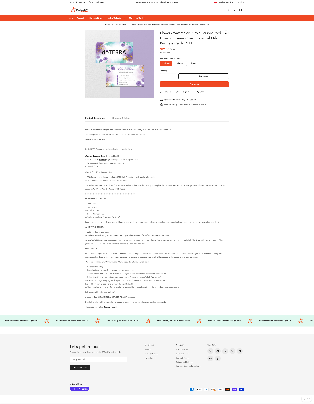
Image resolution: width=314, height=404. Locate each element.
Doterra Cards (120, 24)
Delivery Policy (182, 353)
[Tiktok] (218, 359)
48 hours (166, 63)
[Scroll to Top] (309, 390)
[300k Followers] (218, 351)
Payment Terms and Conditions (188, 366)
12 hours (192, 63)
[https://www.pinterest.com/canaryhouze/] (210, 351)
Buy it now (194, 84)
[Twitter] (232, 351)
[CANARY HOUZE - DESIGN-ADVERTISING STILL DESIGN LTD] (79, 10)
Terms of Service (151, 353)
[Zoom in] (148, 35)
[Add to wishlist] (226, 33)
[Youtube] (210, 359)
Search (147, 349)
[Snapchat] (240, 351)
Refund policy (150, 358)
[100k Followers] (225, 351)
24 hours (179, 63)
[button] (240, 10)
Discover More (172, 2)
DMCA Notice (182, 349)
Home (107, 24)
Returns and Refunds (184, 362)
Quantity (163, 70)
